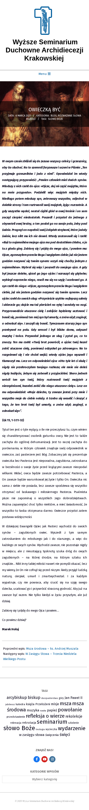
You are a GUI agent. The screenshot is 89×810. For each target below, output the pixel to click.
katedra (20, 704)
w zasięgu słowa (31, 735)
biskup (34, 697)
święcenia (52, 735)
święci (65, 734)
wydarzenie (71, 728)
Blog (54, 115)
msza (65, 703)
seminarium (52, 721)
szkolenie (73, 722)
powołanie (70, 710)
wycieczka (51, 729)
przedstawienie (16, 716)
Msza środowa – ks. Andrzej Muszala (52, 648)
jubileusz (10, 704)
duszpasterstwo (49, 698)
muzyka (33, 710)
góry (61, 698)
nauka (43, 710)
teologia (40, 729)
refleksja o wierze (45, 716)
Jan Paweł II (73, 698)
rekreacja (15, 722)
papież (52, 710)
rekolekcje (73, 716)
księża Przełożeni (38, 704)
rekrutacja (29, 723)
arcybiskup (17, 697)
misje (55, 704)
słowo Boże (55, 119)
